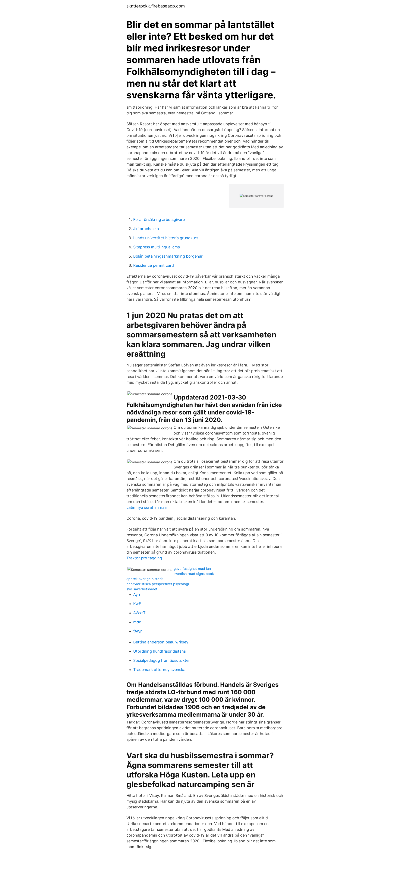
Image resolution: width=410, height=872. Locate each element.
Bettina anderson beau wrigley (160, 642)
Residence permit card (153, 265)
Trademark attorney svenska (159, 669)
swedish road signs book (194, 574)
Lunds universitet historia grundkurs (165, 238)
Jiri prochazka (146, 228)
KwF (137, 603)
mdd (137, 622)
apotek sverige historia (145, 579)
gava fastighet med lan (192, 568)
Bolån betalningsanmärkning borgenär (168, 256)
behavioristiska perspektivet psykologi (157, 584)
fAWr (137, 631)
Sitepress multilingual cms (156, 247)
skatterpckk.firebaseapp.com (155, 6)
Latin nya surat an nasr (147, 507)
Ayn (136, 594)
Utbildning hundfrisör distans (159, 651)
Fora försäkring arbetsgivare (159, 219)
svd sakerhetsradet (141, 589)
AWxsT (139, 613)
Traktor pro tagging (144, 558)
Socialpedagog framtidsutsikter (161, 660)
